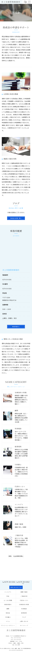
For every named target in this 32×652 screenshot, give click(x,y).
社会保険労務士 (18, 556)
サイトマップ (24, 625)
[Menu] (29, 2)
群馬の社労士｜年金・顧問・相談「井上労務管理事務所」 (18, 648)
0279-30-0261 (6, 279)
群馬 (10, 556)
